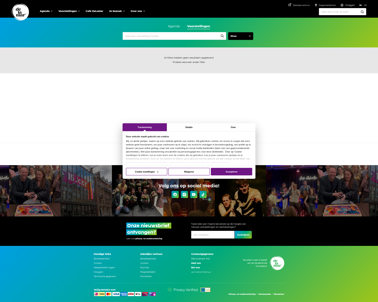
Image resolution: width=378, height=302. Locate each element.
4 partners (162, 162)
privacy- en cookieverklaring (148, 238)
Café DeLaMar (94, 11)
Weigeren (189, 171)
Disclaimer (279, 294)
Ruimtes (144, 267)
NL (360, 5)
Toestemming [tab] (145, 127)
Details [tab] (189, 127)
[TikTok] (203, 194)
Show (233, 36)
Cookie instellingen (145, 171)
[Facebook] (175, 194)
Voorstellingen (67, 11)
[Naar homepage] (20, 12)
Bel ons (195, 267)
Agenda (45, 11)
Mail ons (196, 263)
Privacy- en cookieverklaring (212, 162)
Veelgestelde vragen (104, 267)
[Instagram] (184, 194)
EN (365, 5)
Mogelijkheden (147, 272)
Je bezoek (115, 11)
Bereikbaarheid (101, 258)
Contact (98, 263)
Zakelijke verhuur (301, 5)
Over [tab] (233, 127)
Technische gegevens (105, 276)
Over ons (136, 11)
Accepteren (231, 171)
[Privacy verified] (183, 290)
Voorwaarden (264, 294)
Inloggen (98, 272)
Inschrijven (243, 234)
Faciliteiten (146, 276)
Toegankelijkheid (327, 5)
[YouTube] (193, 194)
